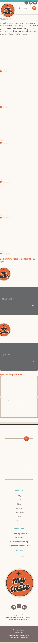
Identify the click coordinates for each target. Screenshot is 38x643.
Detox (19, 517)
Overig (19, 521)
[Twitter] (35, 3)
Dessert (19, 508)
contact (18, 619)
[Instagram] (26, 3)
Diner (19, 504)
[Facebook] (31, 3)
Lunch (19, 500)
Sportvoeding (19, 512)
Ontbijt (19, 496)
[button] (34, 8)
